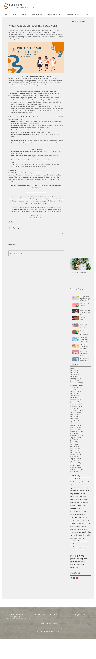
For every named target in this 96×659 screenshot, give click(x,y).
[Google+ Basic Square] (77, 578)
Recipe (78, 511)
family (75, 535)
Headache (83, 494)
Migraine (73, 502)
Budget (78, 482)
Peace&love (74, 508)
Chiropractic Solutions (77, 485)
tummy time (74, 567)
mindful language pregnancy (79, 547)
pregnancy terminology (77, 561)
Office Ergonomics (81, 505)
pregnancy (83, 559)
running (72, 564)
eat (71, 535)
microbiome (84, 541)
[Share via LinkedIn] (18, 228)
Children (11, 222)
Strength (85, 517)
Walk (87, 520)
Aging (72, 479)
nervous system (75, 553)
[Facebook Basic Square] (74, 578)
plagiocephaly (79, 556)
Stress (72, 520)
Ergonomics (74, 491)
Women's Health (75, 523)
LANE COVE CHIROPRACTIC (48, 615)
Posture (72, 511)
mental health (74, 541)
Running (73, 514)
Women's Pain (86, 523)
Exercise (81, 491)
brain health (84, 529)
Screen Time (81, 514)
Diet (81, 488)
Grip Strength (74, 494)
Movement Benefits (83, 502)
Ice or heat (79, 499)
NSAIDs (72, 505)
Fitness (87, 491)
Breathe (72, 482)
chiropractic (74, 532)
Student (77, 520)
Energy (86, 488)
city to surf (82, 532)
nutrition (84, 553)
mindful (72, 544)
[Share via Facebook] (9, 228)
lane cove (82, 538)
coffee (89, 532)
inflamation (74, 538)
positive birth (74, 559)
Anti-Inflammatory (80, 479)
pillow (72, 556)
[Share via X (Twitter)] (14, 228)
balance (77, 526)
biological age (74, 529)
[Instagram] (71, 578)
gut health (81, 535)
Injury (85, 499)
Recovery (84, 511)
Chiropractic (86, 482)
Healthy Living (74, 496)
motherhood (79, 550)
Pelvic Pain (82, 508)
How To (72, 499)
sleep (78, 564)
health (88, 535)
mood (72, 550)
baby (72, 526)
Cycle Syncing (74, 488)
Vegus (83, 520)
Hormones (83, 496)
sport (82, 564)
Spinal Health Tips (76, 517)
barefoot (83, 526)
